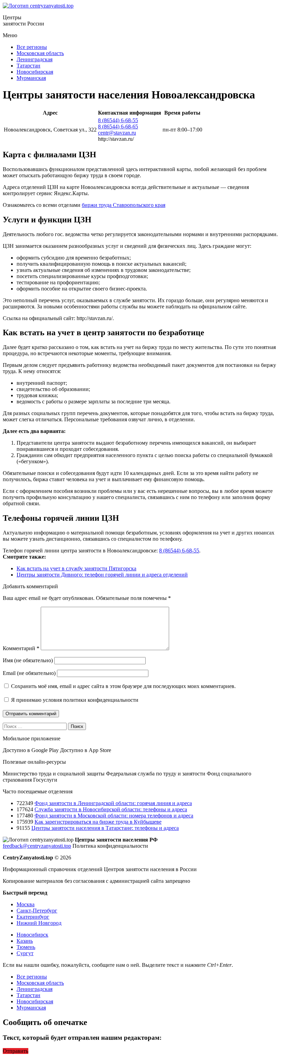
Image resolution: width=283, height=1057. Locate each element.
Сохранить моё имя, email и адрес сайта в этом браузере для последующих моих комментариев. (123, 686)
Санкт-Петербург (37, 910)
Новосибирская (35, 72)
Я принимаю (74, 700)
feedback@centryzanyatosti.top (37, 846)
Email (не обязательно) (29, 673)
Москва (26, 904)
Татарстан (28, 65)
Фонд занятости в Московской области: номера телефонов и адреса (114, 815)
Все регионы (32, 47)
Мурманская (31, 78)
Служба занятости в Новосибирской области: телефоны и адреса (111, 809)
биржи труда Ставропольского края (123, 205)
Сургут (25, 953)
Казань (25, 941)
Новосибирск (32, 935)
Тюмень (26, 947)
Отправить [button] (15, 1051)
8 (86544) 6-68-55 (118, 120)
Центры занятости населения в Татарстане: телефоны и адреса (105, 828)
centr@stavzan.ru (117, 133)
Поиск (77, 726)
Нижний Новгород (39, 923)
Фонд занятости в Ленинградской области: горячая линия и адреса (113, 803)
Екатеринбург (33, 917)
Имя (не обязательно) (28, 660)
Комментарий (21, 648)
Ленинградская (34, 59)
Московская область (40, 53)
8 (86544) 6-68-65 (118, 126)
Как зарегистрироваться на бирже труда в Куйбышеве (98, 822)
